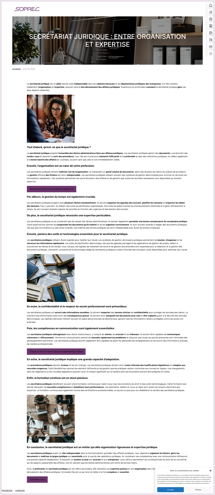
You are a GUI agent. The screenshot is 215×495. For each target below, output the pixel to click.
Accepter (170, 490)
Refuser (198, 490)
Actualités (16, 69)
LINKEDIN (20, 490)
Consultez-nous (37, 479)
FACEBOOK (7, 490)
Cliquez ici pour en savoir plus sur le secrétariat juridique (56, 351)
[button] (210, 471)
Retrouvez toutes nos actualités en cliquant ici (51, 189)
